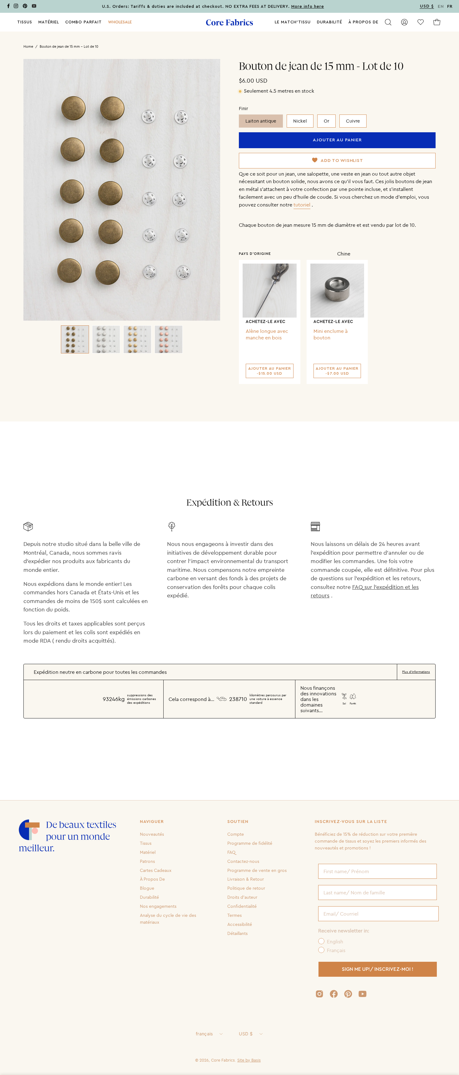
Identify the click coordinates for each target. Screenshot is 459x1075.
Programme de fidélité (249, 843)
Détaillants (237, 933)
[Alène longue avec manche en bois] (270, 291)
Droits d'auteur (242, 897)
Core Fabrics (223, 1060)
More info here (307, 6)
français (204, 1033)
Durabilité (149, 897)
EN (441, 6)
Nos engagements (158, 906)
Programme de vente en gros (257, 870)
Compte (235, 834)
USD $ (245, 1033)
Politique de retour (246, 888)
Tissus (145, 843)
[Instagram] (16, 7)
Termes (234, 915)
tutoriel (302, 205)
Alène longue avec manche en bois (267, 334)
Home (28, 46)
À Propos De (152, 879)
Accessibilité (239, 924)
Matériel (147, 852)
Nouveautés (152, 834)
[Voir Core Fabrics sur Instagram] (319, 994)
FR (450, 6)
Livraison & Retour (245, 879)
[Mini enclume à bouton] (337, 291)
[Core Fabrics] (229, 22)
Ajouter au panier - (269, 371)
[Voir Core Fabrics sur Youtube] (362, 994)
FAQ (231, 852)
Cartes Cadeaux (155, 870)
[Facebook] (8, 7)
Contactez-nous (243, 861)
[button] (120, 22)
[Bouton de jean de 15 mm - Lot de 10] (75, 339)
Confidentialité (242, 906)
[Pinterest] (25, 7)
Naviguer (152, 822)
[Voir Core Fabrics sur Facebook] (333, 994)
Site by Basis (249, 1060)
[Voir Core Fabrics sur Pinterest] (348, 994)
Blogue (147, 888)
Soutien (238, 822)
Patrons (147, 861)
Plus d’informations (416, 672)
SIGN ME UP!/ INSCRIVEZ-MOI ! (377, 969)
